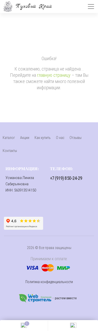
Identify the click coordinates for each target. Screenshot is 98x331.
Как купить (42, 138)
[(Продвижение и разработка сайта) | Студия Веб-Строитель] (35, 298)
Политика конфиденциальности (49, 282)
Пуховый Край (34, 6)
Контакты (10, 151)
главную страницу (54, 75)
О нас (60, 138)
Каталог (9, 138)
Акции (24, 138)
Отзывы (76, 138)
